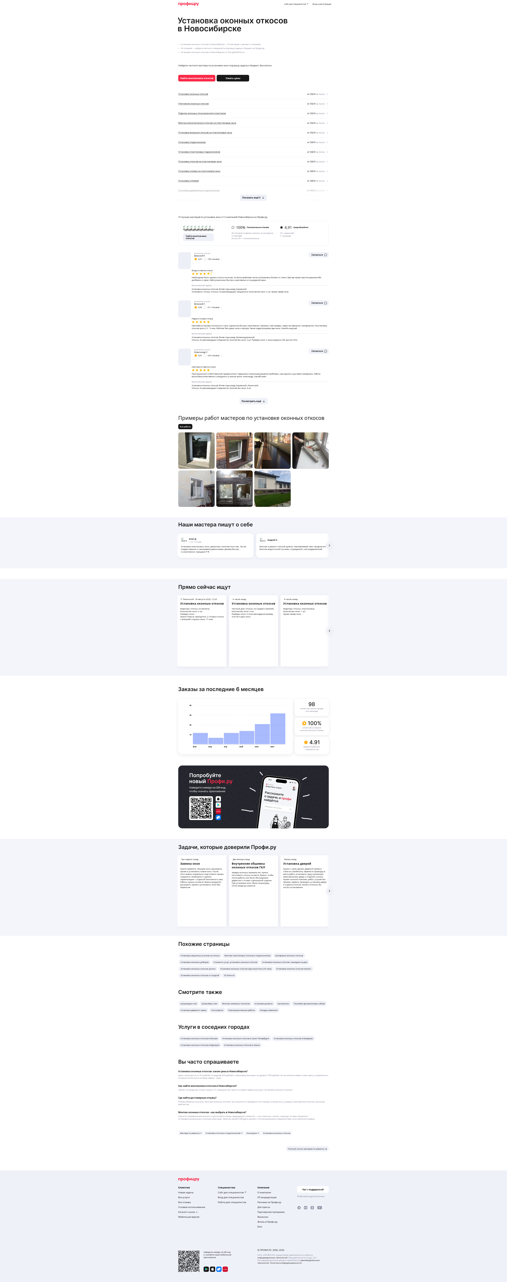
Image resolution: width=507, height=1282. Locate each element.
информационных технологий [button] (272, 1257)
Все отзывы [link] (184, 1202)
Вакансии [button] (262, 1216)
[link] (196, 78)
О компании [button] (264, 1192)
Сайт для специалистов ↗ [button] (232, 1192)
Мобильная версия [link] (188, 1216)
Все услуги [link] (184, 1197)
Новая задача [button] (185, 1192)
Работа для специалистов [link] (232, 1202)
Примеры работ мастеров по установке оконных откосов (251, 417)
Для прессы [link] (263, 1207)
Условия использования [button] (191, 1207)
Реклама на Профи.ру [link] (269, 1202)
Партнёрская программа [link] (271, 1211)
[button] (319, 254)
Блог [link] (259, 1226)
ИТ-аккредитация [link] (267, 1197)
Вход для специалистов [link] (231, 1197)
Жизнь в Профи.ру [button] (267, 1221)
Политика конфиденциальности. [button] (286, 1263)
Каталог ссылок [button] (186, 1211)
